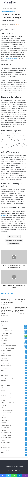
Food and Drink (6, 383)
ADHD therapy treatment (10, 58)
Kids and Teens (6, 385)
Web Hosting (5, 420)
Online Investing (6, 442)
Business (4, 325)
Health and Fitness (11, 8)
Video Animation (6, 455)
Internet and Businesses (8, 397)
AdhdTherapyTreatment (14, 240)
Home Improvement (7, 330)
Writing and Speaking (7, 378)
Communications (6, 437)
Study (3, 390)
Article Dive (5, 24)
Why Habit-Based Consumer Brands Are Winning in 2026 (20, 299)
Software (4, 358)
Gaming (4, 405)
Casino (4, 388)
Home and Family (6, 392)
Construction (5, 407)
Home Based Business (7, 410)
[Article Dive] (10, 2)
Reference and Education (8, 348)
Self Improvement (6, 432)
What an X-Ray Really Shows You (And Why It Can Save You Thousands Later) (7, 310)
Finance (4, 353)
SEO (3, 370)
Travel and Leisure (6, 355)
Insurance (4, 445)
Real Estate (5, 375)
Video (3, 440)
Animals (4, 417)
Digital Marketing (6, 350)
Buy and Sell (5, 373)
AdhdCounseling (14, 237)
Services (4, 338)
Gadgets (4, 395)
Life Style (4, 340)
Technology (5, 335)
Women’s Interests (6, 412)
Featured (4, 328)
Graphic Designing (6, 425)
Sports (3, 415)
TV (3, 452)
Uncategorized (5, 447)
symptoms (4, 215)
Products (4, 368)
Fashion (4, 343)
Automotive (5, 360)
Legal (3, 400)
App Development (6, 365)
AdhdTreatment (14, 243)
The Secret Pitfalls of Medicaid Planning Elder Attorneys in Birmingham (21, 310)
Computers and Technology (9, 345)
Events (4, 430)
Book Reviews (5, 427)
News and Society (6, 435)
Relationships (5, 450)
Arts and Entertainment (8, 402)
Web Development (6, 363)
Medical (13, 11)
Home (4, 8)
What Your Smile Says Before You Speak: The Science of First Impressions (7, 300)
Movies (4, 422)
